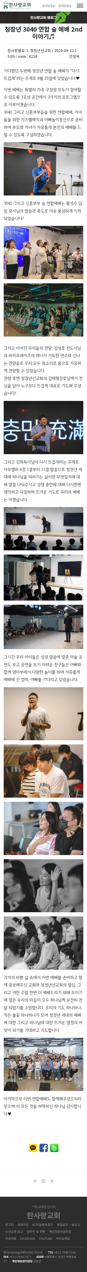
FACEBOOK (27, 1238)
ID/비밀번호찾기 (42, 1224)
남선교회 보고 (14, 1231)
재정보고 (62, 1224)
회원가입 (23, 1224)
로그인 (9, 1224)
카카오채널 (63, 1238)
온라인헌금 (65, 6)
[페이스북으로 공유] (43, 1148)
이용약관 (10, 1238)
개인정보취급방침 (60, 1231)
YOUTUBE (45, 1238)
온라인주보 (48, 6)
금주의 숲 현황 (36, 1231)
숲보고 (75, 1224)
